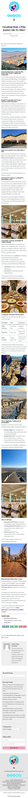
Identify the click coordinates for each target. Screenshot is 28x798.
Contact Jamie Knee (14, 788)
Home (7, 780)
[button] (8, 15)
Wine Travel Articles (16, 780)
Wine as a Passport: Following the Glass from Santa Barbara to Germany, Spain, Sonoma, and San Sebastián (13, 686)
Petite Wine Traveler (18, 33)
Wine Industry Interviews (10, 785)
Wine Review (13, 635)
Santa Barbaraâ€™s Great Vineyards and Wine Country (12, 609)
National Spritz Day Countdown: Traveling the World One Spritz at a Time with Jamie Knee (14, 717)
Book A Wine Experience (14, 783)
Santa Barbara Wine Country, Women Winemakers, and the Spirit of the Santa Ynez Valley (13, 710)
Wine (8, 635)
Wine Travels (4, 637)
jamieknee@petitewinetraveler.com (14, 771)
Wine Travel (20, 635)
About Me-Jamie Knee (14, 787)
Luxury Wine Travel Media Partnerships (14, 782)
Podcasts (22, 785)
